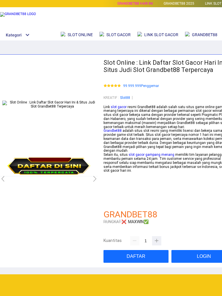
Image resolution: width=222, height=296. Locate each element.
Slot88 (125, 98)
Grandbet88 (112, 131)
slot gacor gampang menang (151, 155)
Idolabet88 (111, 203)
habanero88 (112, 183)
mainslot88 (112, 175)
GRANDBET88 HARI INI (135, 3)
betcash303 (112, 179)
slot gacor (119, 107)
